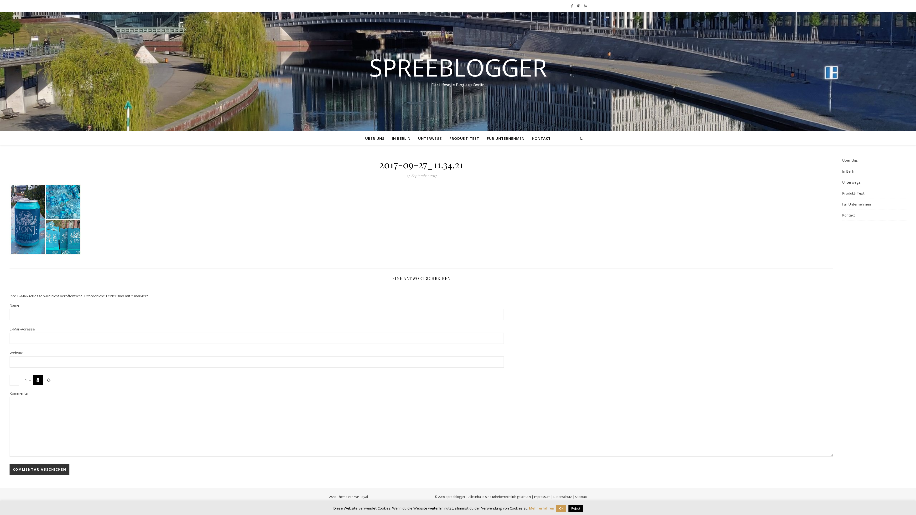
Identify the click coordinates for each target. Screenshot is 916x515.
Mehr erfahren (541, 508)
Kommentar (19, 393)
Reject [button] (575, 508)
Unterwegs (430, 138)
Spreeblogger (458, 67)
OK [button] (561, 508)
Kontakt (541, 138)
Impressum (542, 496)
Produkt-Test (464, 138)
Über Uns (374, 138)
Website (16, 352)
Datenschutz (562, 496)
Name (14, 305)
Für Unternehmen (506, 138)
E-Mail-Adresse (22, 329)
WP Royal (361, 496)
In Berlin (401, 138)
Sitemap (581, 496)
